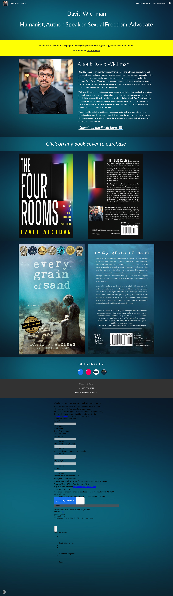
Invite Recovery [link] (159, 3)
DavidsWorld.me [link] (141, 3)
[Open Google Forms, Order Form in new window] (115, 404)
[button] (170, 3)
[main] (86, 20)
